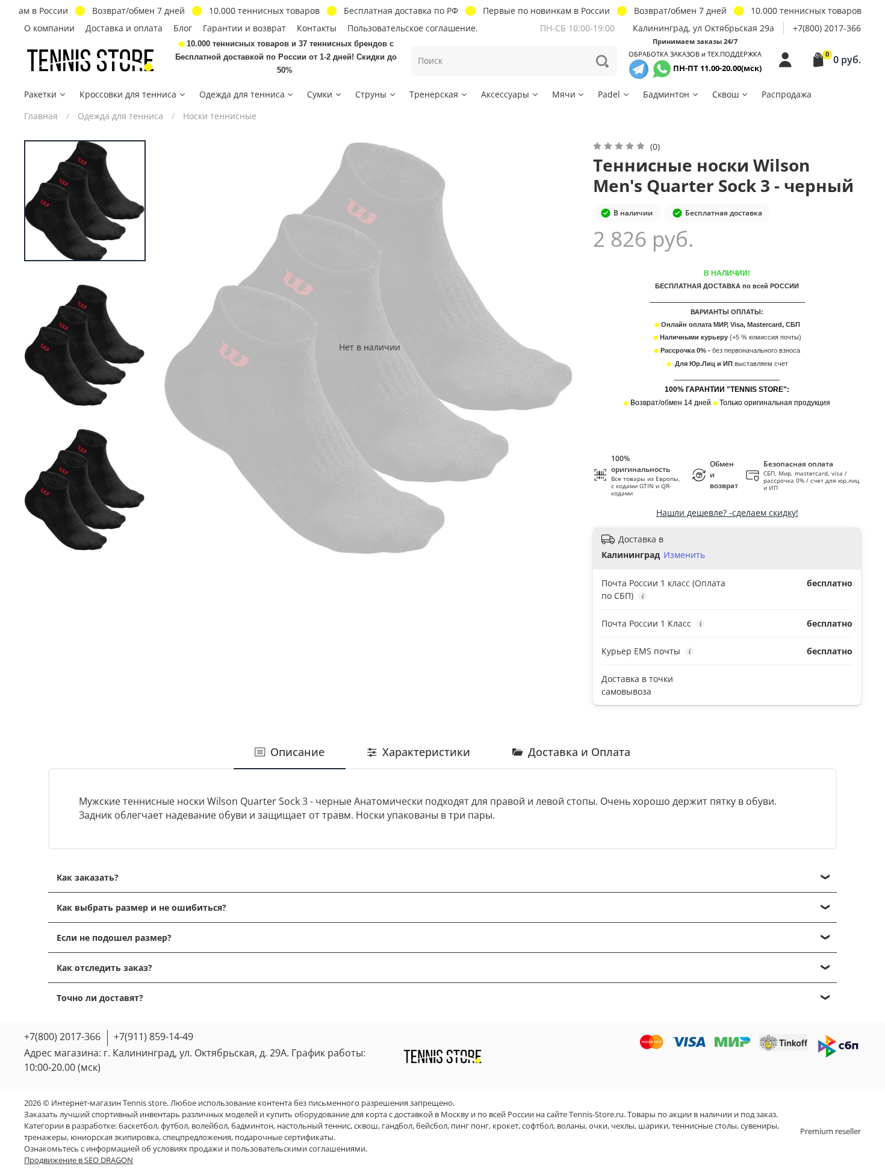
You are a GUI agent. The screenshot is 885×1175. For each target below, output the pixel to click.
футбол (174, 1126)
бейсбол (431, 1126)
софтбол (537, 1126)
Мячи (564, 94)
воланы (571, 1126)
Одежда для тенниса (242, 94)
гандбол (397, 1126)
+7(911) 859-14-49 (153, 1036)
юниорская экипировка (114, 1137)
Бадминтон (666, 94)
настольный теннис (313, 1126)
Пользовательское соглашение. (412, 28)
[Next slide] (555, 346)
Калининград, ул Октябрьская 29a (703, 28)
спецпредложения (197, 1137)
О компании (49, 28)
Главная (41, 116)
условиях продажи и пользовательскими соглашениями (259, 1149)
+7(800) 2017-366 (827, 28)
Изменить (684, 555)
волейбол (209, 1126)
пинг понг (470, 1126)
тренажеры (45, 1137)
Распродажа (787, 94)
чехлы (623, 1126)
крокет (505, 1126)
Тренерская (433, 94)
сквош (366, 1126)
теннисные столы (704, 1126)
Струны (371, 94)
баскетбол (138, 1126)
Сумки (319, 94)
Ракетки (40, 94)
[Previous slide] (183, 346)
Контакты (317, 28)
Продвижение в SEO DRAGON (78, 1160)
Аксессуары (505, 94)
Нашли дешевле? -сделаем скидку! (727, 512)
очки (598, 1126)
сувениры (759, 1126)
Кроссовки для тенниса (127, 94)
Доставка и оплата (124, 28)
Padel (609, 94)
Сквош (725, 94)
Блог (182, 28)
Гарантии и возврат (244, 28)
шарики (653, 1126)
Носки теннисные (219, 116)
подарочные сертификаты (284, 1137)
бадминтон (252, 1126)
